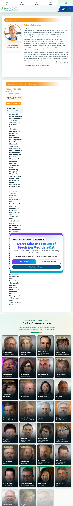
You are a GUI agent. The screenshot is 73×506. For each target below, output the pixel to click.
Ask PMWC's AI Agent (36, 267)
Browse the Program (49, 261)
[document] (36, 253)
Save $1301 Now (24, 261)
